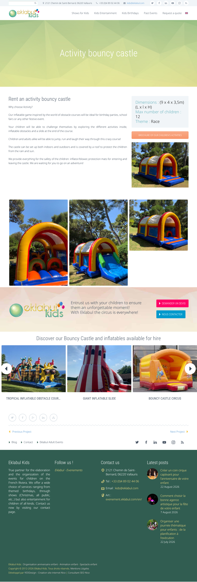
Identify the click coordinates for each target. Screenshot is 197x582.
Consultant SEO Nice (79, 572)
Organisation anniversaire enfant (40, 564)
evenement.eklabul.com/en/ (124, 499)
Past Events (150, 13)
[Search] (35, 3)
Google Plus (33, 417)
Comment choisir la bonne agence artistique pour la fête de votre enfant (174, 502)
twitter (152, 3)
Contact (28, 442)
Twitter (12, 417)
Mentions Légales (79, 568)
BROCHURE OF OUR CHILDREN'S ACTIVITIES (160, 135)
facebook (159, 3)
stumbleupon (179, 3)
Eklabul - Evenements (68, 470)
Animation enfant (69, 564)
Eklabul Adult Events (51, 442)
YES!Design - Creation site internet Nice (45, 572)
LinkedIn (43, 417)
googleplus (172, 3)
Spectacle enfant (88, 564)
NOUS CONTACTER (172, 314)
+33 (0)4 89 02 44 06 (125, 481)
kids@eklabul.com (135, 3)
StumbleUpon (53, 417)
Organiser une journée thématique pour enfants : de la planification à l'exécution (173, 529)
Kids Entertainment (105, 13)
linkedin (166, 3)
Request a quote (172, 13)
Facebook (22, 417)
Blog (14, 442)
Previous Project (21, 431)
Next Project (177, 431)
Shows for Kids (80, 13)
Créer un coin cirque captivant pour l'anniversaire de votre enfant (174, 476)
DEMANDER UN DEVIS (173, 303)
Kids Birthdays (130, 13)
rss (186, 3)
